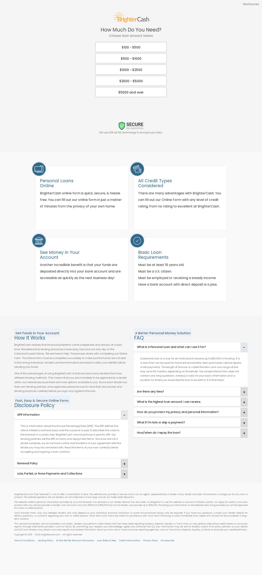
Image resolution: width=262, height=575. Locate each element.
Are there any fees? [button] (150, 391)
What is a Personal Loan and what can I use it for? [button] (171, 347)
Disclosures (251, 4)
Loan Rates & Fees (106, 540)
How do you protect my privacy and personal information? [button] (178, 412)
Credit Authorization (129, 540)
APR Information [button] (28, 415)
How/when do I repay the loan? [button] (159, 433)
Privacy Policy (150, 540)
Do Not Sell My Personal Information (75, 540)
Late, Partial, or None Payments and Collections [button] (49, 473)
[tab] (71, 415)
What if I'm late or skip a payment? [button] (161, 422)
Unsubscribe (167, 540)
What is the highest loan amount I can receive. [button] (169, 402)
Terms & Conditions (24, 540)
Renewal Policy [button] (27, 463)
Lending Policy (45, 540)
